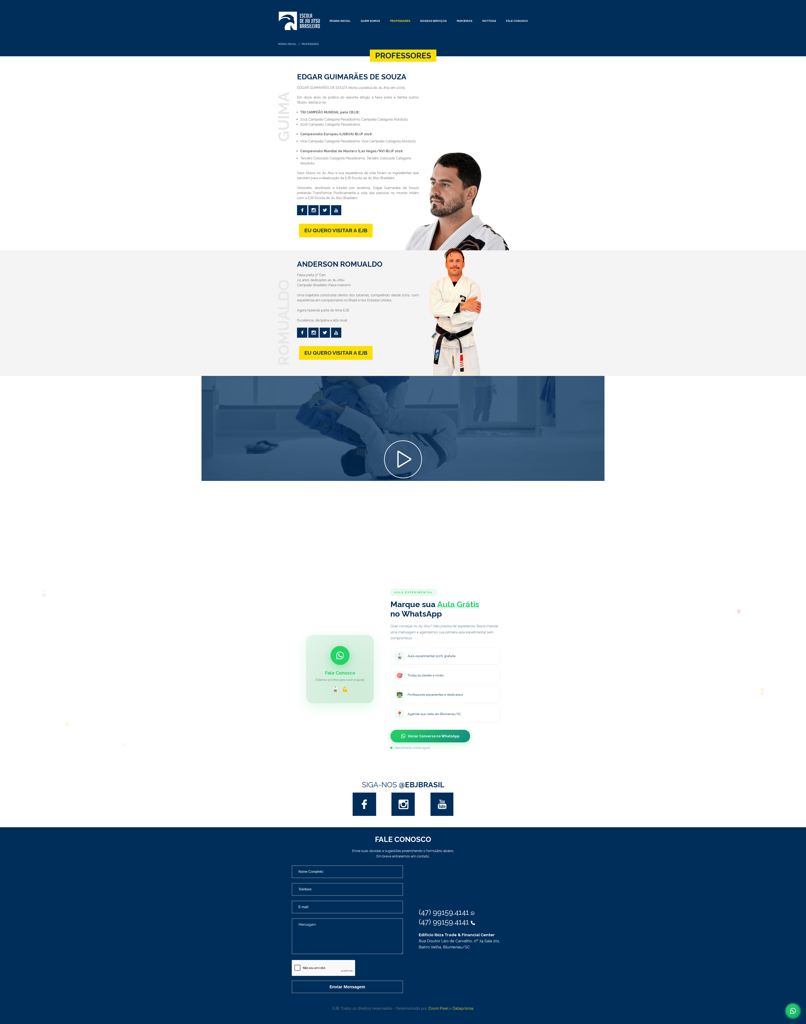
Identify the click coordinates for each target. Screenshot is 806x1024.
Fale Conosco (517, 20)
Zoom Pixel (438, 1008)
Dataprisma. (463, 1008)
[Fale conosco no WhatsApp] (793, 1011)
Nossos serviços (433, 20)
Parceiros (464, 20)
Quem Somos (370, 20)
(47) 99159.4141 (445, 912)
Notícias (489, 20)
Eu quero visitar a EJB (335, 230)
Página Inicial (340, 20)
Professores (400, 20)
